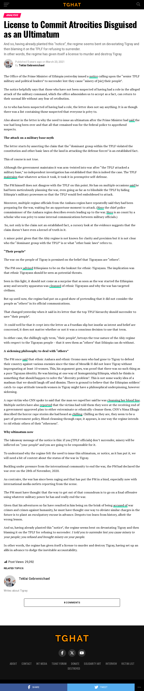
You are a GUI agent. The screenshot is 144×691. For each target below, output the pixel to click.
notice (93, 76)
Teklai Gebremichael (31, 65)
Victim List (127, 664)
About (13, 664)
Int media (41, 664)
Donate (75, 664)
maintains (10, 177)
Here (100, 207)
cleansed (55, 286)
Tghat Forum (59, 664)
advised (27, 268)
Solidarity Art (92, 664)
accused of (120, 505)
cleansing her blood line (123, 400)
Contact (27, 664)
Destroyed (74, 668)
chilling (77, 414)
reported (46, 405)
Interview (111, 664)
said (132, 120)
